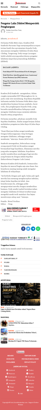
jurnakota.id (13, 39)
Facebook (12, 370)
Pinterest (12, 373)
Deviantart (12, 383)
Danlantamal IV (10, 258)
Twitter (31, 370)
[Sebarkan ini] (23, 228)
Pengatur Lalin (7, 220)
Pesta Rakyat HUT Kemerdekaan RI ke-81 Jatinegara (19, 71)
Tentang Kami (30, 355)
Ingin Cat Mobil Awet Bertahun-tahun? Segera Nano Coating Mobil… (18, 310)
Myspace (31, 383)
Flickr (31, 390)
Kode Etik (10, 359)
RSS (21, 393)
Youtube (31, 387)
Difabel (7, 216)
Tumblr (31, 373)
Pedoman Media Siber (30, 359)
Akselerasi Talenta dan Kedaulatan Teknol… (22, 333)
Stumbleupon (12, 377)
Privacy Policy (30, 362)
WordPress (31, 377)
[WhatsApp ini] (38, 228)
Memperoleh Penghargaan (22, 216)
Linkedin (31, 380)
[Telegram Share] (33, 228)
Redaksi (10, 355)
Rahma (6, 274)
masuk (13, 249)
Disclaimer (10, 362)
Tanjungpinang (10, 270)
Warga (6, 266)
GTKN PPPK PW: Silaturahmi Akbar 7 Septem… (21, 324)
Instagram (12, 380)
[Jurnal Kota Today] (20, 3)
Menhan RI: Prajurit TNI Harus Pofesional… (22, 341)
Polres (6, 262)
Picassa (12, 390)
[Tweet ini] (28, 228)
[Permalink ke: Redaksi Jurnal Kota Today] (3, 31)
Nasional (11, 321)
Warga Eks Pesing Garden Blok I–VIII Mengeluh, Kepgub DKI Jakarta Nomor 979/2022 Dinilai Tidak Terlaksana (19, 83)
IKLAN (2, 307)
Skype (12, 387)
